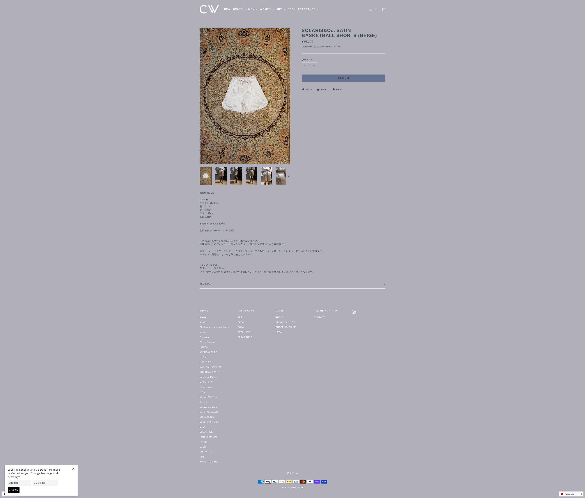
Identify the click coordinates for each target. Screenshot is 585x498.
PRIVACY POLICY (285, 322)
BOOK (291, 9)
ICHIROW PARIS (208, 352)
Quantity (308, 60)
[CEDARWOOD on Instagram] (354, 312)
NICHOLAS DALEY (210, 372)
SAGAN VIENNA (208, 397)
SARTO (203, 402)
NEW (227, 9)
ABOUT (280, 317)
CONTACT (319, 317)
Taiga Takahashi (208, 437)
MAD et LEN (206, 382)
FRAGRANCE (307, 9)
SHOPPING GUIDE (286, 327)
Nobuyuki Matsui (208, 377)
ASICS (203, 322)
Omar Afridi (206, 387)
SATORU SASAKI (209, 412)
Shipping (317, 46)
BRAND (238, 9)
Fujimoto (204, 337)
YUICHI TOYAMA (209, 462)
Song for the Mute (209, 422)
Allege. (203, 317)
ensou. (203, 332)
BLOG (241, 322)
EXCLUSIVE (244, 332)
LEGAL (279, 332)
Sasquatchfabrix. (209, 407)
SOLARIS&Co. (210, 264)
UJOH (203, 447)
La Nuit (203, 357)
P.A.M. (203, 392)
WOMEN (265, 9)
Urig (202, 456)
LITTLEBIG (205, 362)
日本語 (290, 473)
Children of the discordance (214, 327)
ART (279, 9)
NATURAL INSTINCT (211, 367)
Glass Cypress (207, 342)
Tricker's (204, 442)
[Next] (288, 176)
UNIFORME (206, 451)
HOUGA (204, 347)
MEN (251, 9)
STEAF (203, 427)
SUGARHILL (206, 432)
